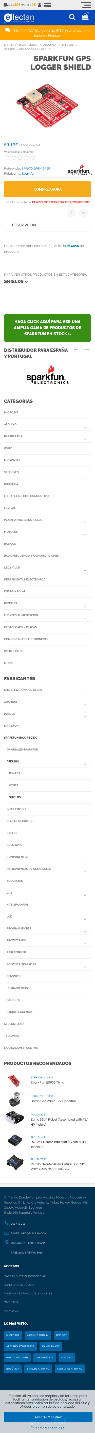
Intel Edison (16, 809)
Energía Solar (15, 591)
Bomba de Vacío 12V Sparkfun (53, 1101)
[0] (85, 17)
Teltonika (11, 1036)
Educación (15, 880)
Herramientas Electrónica (24, 579)
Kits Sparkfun (17, 904)
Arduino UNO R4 (38, 1335)
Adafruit (10, 702)
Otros (8, 663)
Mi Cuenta (11, 1302)
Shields (15, 797)
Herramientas (17, 988)
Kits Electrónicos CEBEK (23, 690)
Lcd (9, 916)
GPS (9, 892)
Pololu (9, 713)
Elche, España (36, 1243)
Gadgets (13, 1000)
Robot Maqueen (17, 1357)
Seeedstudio (14, 1024)
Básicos (10, 543)
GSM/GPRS (14, 845)
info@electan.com (33, 1233)
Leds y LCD (12, 567)
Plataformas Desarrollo (23, 520)
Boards (14, 773)
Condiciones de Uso (19, 1285)
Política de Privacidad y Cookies (28, 1293)
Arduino (10, 424)
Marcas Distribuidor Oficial (25, 1276)
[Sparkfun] (79, 175)
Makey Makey (51, 1346)
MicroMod (12, 460)
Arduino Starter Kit (20, 1346)
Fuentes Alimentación (21, 615)
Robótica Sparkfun (21, 964)
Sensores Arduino (70, 1369)
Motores (11, 532)
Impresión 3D (14, 651)
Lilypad (9, 508)
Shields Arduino (38, 1369)
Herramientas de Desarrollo (29, 869)
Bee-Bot (61, 1335)
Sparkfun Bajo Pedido (20, 737)
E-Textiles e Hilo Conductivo (26, 496)
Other (13, 785)
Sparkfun (11, 725)
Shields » (16, 281)
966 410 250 (18, 1224)
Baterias (10, 603)
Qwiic (8, 448)
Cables (12, 833)
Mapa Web (11, 1310)
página (73, 246)
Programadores (19, 928)
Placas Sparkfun (19, 821)
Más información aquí (48, 1427)
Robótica (11, 484)
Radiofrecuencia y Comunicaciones (31, 555)
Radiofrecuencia (19, 1012)
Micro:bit (11, 412)
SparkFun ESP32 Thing (47, 1082)
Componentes (17, 857)
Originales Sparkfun (22, 749)
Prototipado (16, 940)
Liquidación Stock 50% (21, 1047)
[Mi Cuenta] (40, 5)
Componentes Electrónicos (26, 639)
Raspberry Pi (13, 436)
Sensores (11, 472)
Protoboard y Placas (20, 627)
